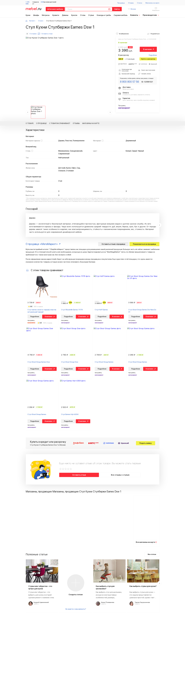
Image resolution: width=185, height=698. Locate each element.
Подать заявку (145, 443)
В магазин (147, 49)
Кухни (28, 15)
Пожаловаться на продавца (144, 244)
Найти (117, 9)
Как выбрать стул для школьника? (105, 587)
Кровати (55, 15)
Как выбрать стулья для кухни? (143, 586)
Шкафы (36, 15)
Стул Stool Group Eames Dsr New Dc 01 (142, 311)
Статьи (139, 3)
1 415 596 (27, 3)
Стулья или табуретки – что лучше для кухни (40, 587)
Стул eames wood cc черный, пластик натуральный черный (42, 311)
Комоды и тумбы (104, 15)
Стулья (91, 15)
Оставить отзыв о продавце (113, 244)
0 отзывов (33, 34)
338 (42, 2)
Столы (82, 15)
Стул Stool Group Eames (104, 362)
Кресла (74, 15)
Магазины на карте (152, 3)
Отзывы (131, 3)
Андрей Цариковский (41, 602)
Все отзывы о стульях (120, 475)
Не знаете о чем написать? (75, 609)
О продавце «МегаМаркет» (42, 244)
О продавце (41, 123)
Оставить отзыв (79, 475)
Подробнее (153, 55)
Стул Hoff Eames (101, 310)
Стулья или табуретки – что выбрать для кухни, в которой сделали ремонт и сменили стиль (41, 595)
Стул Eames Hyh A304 (69, 414)
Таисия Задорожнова (142, 602)
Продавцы (121, 3)
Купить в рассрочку (148, 59)
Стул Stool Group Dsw (69, 362)
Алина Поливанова (107, 602)
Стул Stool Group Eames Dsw (39, 362)
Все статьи (152, 554)
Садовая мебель (120, 15)
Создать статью (76, 595)
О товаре (30, 123)
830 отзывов (38, 306)
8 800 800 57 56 (129, 81)
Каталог (32, 21)
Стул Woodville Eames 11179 (72, 310)
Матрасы (45, 15)
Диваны (65, 15)
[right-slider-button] (159, 225)
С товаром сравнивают (59, 123)
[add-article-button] (75, 582)
